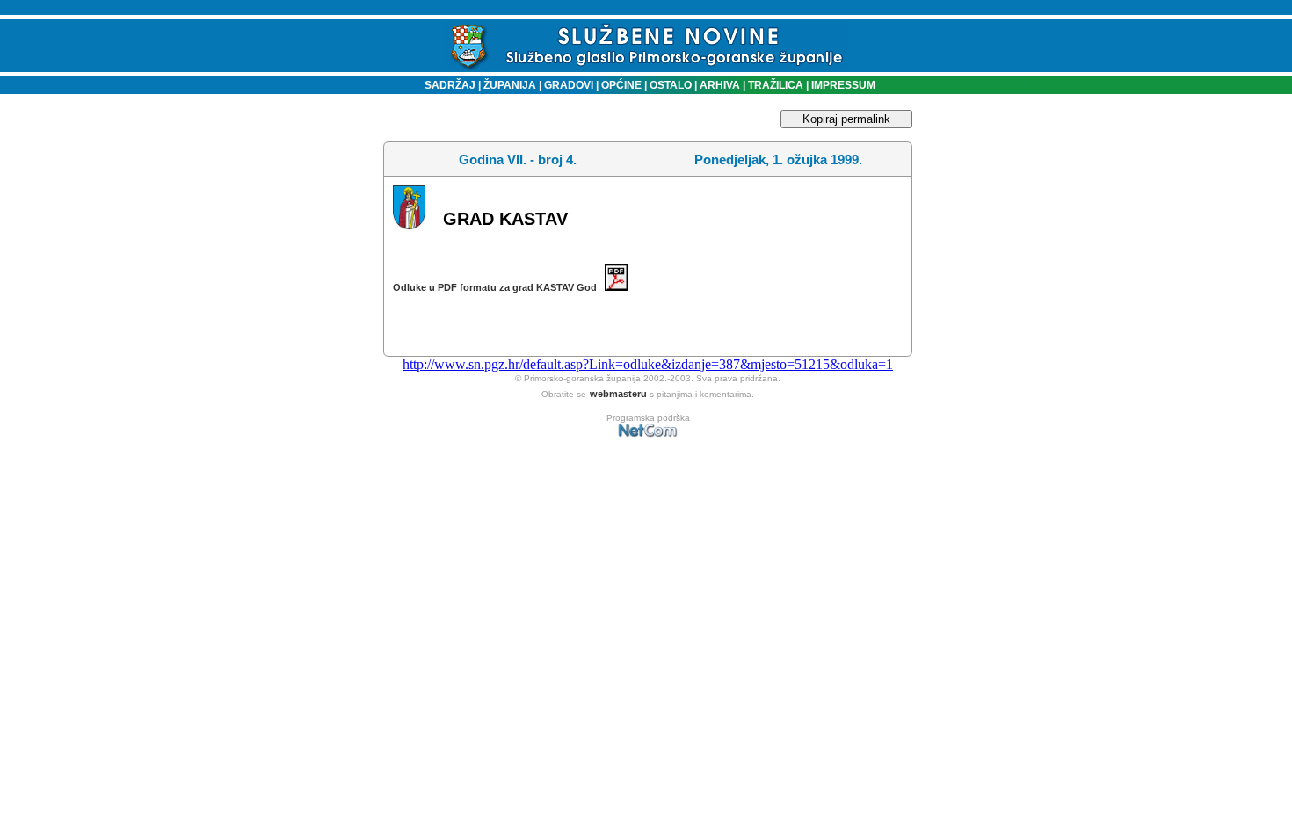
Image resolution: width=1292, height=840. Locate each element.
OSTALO (671, 85)
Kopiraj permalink (846, 119)
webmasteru (618, 393)
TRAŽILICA (774, 85)
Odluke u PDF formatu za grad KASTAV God (499, 287)
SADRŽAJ (446, 85)
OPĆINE (621, 85)
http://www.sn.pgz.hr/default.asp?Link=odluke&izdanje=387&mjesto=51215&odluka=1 (648, 364)
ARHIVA (718, 85)
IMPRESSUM (843, 85)
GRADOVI (568, 85)
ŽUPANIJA (509, 85)
